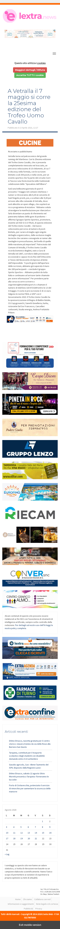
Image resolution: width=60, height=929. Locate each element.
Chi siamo (27, 899)
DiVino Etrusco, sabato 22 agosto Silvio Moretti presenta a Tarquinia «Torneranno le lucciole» (29, 776)
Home (18, 899)
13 (29, 832)
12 (21, 832)
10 (7, 832)
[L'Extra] (30, 16)
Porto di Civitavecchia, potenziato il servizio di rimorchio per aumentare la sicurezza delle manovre (30, 788)
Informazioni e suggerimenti (21, 904)
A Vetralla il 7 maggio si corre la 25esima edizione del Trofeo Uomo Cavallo (29, 106)
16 (50, 832)
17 (7, 838)
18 (14, 838)
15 (43, 832)
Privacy (38, 908)
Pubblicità (28, 908)
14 (36, 832)
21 (36, 838)
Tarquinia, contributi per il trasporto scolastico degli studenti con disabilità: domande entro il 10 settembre (27, 755)
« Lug (7, 854)
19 (21, 838)
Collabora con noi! (42, 899)
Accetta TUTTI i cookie (30, 75)
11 (14, 832)
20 (29, 838)
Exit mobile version (30, 924)
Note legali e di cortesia (47, 904)
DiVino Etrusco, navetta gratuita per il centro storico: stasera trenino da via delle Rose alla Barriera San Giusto (29, 743)
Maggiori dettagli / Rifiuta (30, 70)
